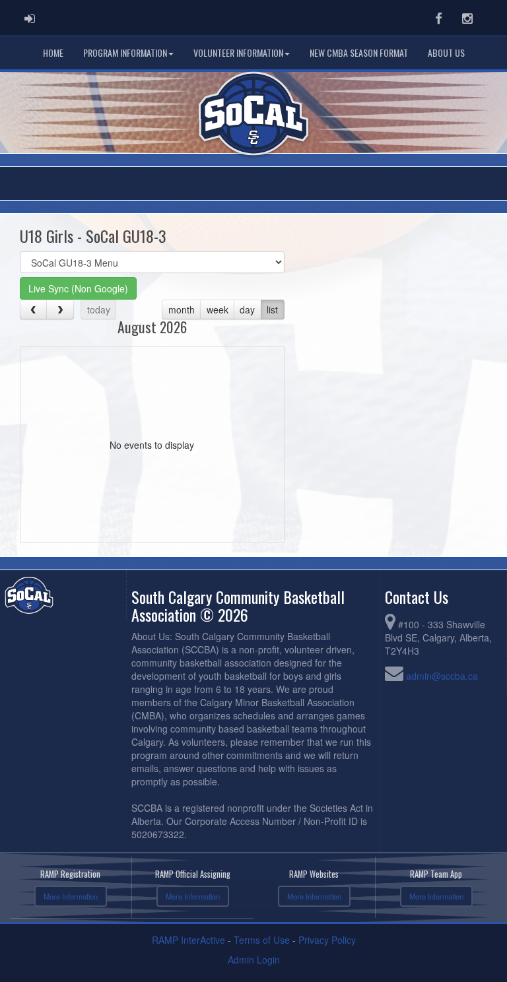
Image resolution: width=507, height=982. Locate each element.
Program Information (125, 52)
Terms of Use (262, 939)
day (247, 309)
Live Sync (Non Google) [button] (78, 288)
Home (53, 52)
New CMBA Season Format (359, 52)
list (272, 309)
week (217, 309)
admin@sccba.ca (442, 675)
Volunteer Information (238, 52)
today (98, 309)
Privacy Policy (327, 939)
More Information (71, 896)
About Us (446, 52)
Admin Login (254, 959)
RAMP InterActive (188, 939)
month (181, 309)
